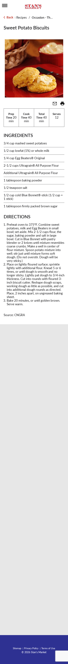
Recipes (21, 17)
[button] (53, 104)
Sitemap (17, 648)
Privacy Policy (31, 648)
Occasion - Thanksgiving (48, 17)
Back (9, 17)
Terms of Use (48, 648)
